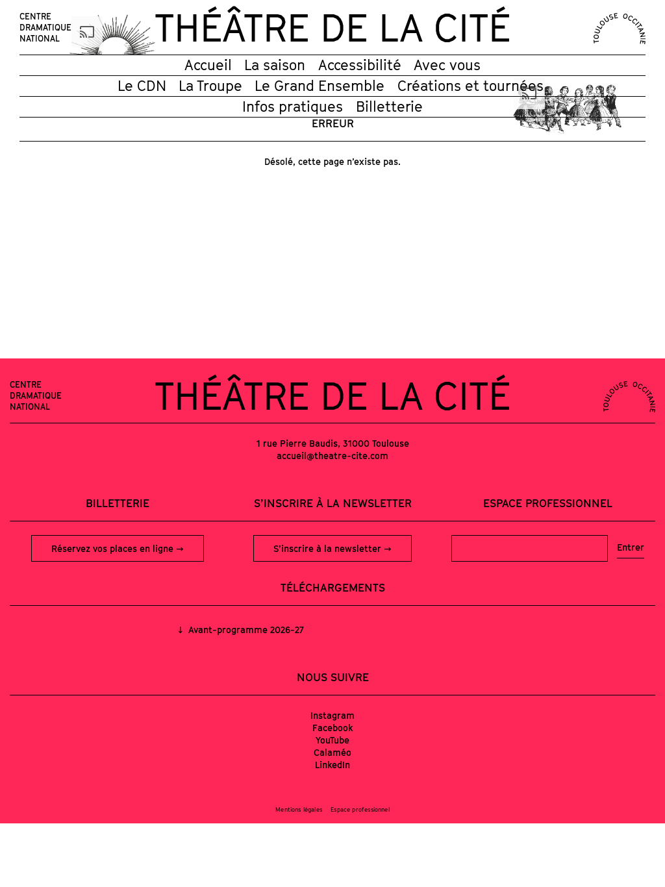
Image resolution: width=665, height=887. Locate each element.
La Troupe (210, 85)
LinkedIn (332, 764)
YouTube (332, 739)
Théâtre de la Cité (332, 27)
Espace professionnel (547, 503)
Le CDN (142, 85)
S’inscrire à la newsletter (328, 548)
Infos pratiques (292, 106)
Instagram (332, 715)
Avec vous (447, 64)
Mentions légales (298, 809)
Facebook (332, 727)
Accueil (208, 64)
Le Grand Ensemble (319, 85)
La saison (274, 64)
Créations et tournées (470, 85)
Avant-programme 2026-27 (245, 629)
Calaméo (332, 752)
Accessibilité (359, 64)
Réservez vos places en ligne (113, 548)
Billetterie (389, 106)
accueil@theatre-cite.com (332, 455)
